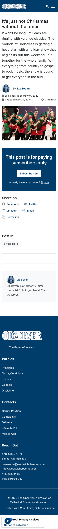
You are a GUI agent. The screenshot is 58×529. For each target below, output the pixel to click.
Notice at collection (16, 525)
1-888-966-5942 (12, 478)
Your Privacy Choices (26, 519)
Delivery (7, 422)
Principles (8, 367)
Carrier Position (11, 411)
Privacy (6, 379)
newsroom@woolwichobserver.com (23, 464)
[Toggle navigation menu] (53, 6)
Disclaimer (8, 390)
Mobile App (9, 433)
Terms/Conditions (12, 373)
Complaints (9, 416)
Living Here (11, 243)
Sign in (45, 182)
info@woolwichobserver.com (19, 468)
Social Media (10, 428)
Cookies (7, 384)
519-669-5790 (11, 474)
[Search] (47, 6)
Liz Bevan (23, 279)
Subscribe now (29, 173)
